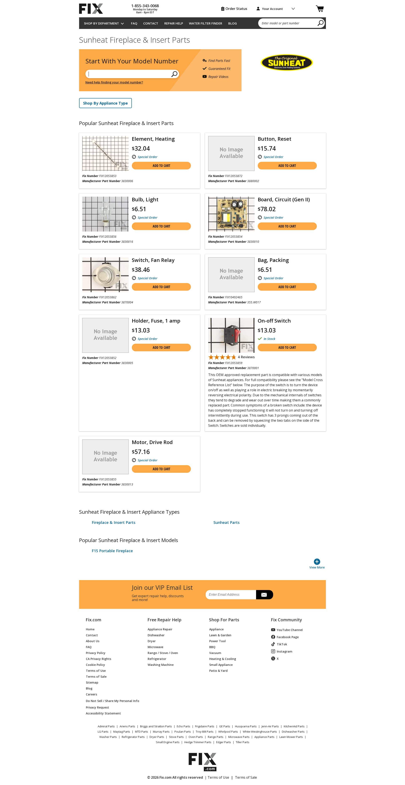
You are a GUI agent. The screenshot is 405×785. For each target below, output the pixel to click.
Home (90, 629)
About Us (92, 641)
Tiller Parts (242, 742)
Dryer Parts (157, 737)
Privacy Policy (95, 653)
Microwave (155, 647)
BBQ (212, 647)
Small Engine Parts (168, 742)
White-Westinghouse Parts (260, 731)
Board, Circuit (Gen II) (284, 199)
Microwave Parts (239, 737)
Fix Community (286, 620)
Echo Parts (183, 726)
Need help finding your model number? (114, 82)
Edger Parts (223, 742)
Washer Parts (108, 737)
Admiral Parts (106, 726)
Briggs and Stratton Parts (156, 726)
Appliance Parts (264, 737)
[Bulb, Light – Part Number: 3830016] (105, 214)
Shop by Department (101, 23)
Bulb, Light (145, 199)
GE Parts (224, 726)
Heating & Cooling (222, 659)
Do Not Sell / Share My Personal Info (111, 701)
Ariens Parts (127, 726)
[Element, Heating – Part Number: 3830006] (105, 153)
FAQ (134, 23)
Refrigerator (157, 659)
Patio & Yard (218, 670)
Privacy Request (97, 707)
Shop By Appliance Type (105, 103)
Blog (232, 23)
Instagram (284, 651)
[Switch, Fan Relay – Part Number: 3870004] (105, 274)
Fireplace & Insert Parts (113, 522)
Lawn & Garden (220, 635)
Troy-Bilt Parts (204, 731)
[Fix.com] (93, 8)
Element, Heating (153, 139)
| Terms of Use (217, 777)
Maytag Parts (121, 731)
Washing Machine (161, 664)
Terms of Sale (96, 676)
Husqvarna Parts (246, 726)
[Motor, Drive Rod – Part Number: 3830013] (105, 456)
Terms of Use (96, 670)
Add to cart (161, 165)
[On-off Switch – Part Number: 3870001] (231, 335)
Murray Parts (161, 731)
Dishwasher (156, 635)
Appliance (216, 629)
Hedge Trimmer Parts (197, 742)
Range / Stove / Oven (163, 653)
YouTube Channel (290, 630)
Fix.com (93, 620)
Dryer (152, 641)
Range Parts (215, 737)
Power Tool (217, 641)
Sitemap (92, 682)
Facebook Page (288, 637)
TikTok (282, 644)
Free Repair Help (164, 620)
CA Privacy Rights (98, 659)
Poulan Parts (182, 731)
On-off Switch (274, 320)
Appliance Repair (160, 629)
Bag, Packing (273, 260)
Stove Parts (176, 737)
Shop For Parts (224, 620)
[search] (320, 23)
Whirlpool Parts (228, 731)
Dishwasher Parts (293, 731)
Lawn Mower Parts (291, 737)
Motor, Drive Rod (152, 442)
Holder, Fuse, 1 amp (156, 320)
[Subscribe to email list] (264, 594)
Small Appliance (221, 664)
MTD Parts (141, 731)
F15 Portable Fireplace (112, 550)
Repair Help (173, 23)
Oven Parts (196, 737)
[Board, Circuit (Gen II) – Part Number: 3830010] (231, 214)
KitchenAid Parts (294, 726)
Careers (91, 694)
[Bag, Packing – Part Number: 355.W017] (231, 274)
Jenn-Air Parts (270, 726)
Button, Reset (274, 139)
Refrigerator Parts (133, 737)
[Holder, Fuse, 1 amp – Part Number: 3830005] (105, 335)
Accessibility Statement (103, 713)
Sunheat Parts (226, 522)
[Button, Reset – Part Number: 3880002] (231, 153)
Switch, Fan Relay (153, 260)
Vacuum (215, 653)
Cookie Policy (95, 664)
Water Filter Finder (205, 23)
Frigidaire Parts (204, 726)
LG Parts (103, 731)
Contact (150, 23)
